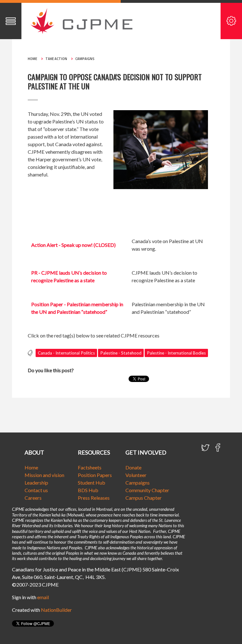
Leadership (36, 483)
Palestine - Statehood (120, 352)
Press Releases (94, 498)
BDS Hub (88, 490)
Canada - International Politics (66, 352)
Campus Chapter (143, 498)
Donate (133, 467)
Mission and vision (44, 475)
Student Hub (91, 483)
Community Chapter (147, 490)
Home (32, 58)
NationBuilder (56, 610)
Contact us (36, 490)
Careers (33, 498)
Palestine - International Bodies (176, 352)
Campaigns (85, 58)
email (43, 597)
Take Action (56, 58)
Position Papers (95, 475)
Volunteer (136, 475)
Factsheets (89, 467)
